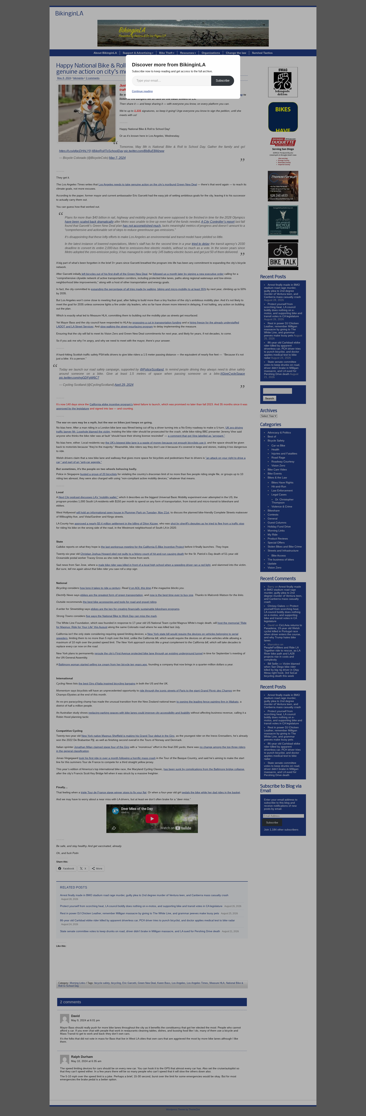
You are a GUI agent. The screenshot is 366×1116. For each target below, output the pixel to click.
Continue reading (142, 91)
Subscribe (223, 80)
